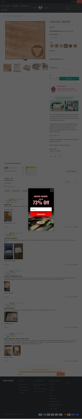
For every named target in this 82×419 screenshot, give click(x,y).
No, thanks (41, 223)
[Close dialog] (51, 190)
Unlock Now (41, 214)
